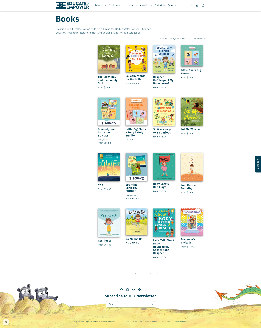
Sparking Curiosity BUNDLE (132, 188)
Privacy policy (137, 321)
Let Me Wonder (191, 129)
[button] (100, 5)
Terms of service (151, 321)
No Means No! (134, 239)
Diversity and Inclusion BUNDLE (107, 132)
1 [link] (135, 273)
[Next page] (165, 274)
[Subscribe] (152, 304)
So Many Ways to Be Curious (162, 131)
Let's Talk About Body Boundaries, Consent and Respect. (163, 247)
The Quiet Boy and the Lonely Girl (108, 80)
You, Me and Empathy (189, 187)
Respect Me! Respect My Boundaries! (163, 80)
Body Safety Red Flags (161, 185)
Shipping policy (165, 321)
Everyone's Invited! (188, 241)
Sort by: (163, 39)
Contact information (181, 321)
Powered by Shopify (108, 322)
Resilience (105, 240)
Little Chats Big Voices (191, 72)
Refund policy (124, 321)
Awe (100, 184)
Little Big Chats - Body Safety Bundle (136, 132)
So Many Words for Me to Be (135, 77)
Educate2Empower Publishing (89, 322)
